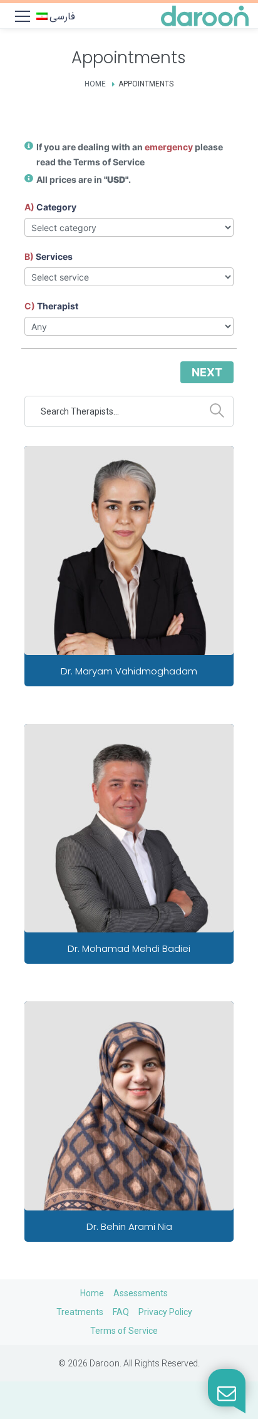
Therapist (57, 306)
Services (54, 256)
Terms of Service (109, 162)
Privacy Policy (165, 1312)
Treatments (79, 1312)
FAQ (121, 1312)
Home (95, 84)
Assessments (140, 1293)
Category (56, 207)
